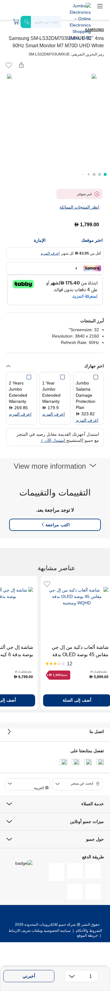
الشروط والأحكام (88, 930)
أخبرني (29, 976)
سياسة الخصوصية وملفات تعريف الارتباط (40, 930)
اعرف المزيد (50, 253)
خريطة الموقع (87, 935)
